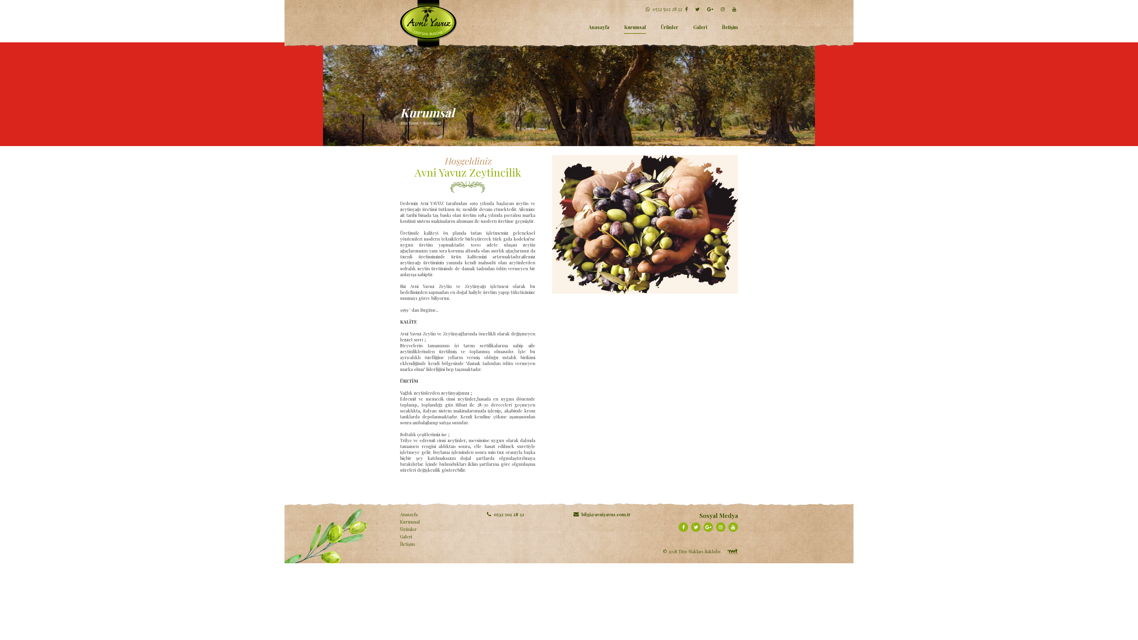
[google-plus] (711, 9)
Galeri (700, 27)
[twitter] (698, 9)
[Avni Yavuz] (428, 23)
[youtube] (735, 9)
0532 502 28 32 (666, 9)
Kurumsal (635, 27)
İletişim (730, 27)
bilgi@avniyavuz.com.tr (606, 514)
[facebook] (687, 9)
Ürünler (669, 27)
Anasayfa (599, 27)
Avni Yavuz (409, 122)
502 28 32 (509, 514)
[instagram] (723, 9)
